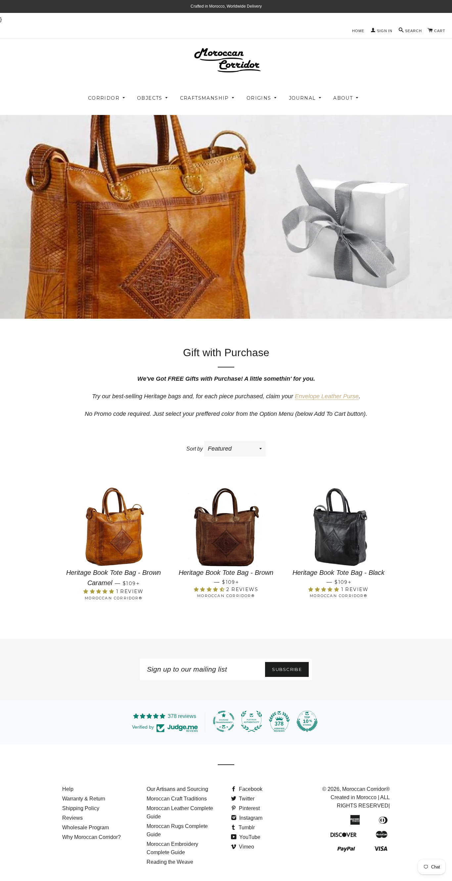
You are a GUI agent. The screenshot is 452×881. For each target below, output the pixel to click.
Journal (302, 98)
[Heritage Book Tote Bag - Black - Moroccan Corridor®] (338, 525)
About (343, 98)
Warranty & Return (83, 798)
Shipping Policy (80, 808)
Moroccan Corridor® (366, 789)
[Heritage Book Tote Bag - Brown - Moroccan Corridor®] (226, 525)
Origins (259, 98)
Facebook (250, 789)
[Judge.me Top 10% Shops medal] (307, 721)
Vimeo (246, 847)
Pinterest (249, 808)
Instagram (250, 818)
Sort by (194, 449)
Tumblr (246, 827)
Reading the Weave (170, 862)
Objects (149, 98)
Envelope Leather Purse (327, 396)
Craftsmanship (204, 98)
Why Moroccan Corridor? (91, 837)
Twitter (246, 798)
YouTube (249, 837)
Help (67, 789)
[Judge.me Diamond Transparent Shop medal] (223, 721)
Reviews (72, 818)
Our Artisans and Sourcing (177, 789)
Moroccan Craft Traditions (177, 798)
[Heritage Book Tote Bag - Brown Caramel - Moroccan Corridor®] (113, 525)
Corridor (103, 98)
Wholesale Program (85, 827)
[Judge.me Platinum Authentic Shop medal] (251, 721)
